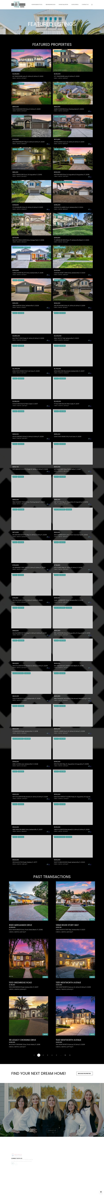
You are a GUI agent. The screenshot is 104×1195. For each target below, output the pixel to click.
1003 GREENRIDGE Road (20, 982)
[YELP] (30, 1161)
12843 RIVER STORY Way (67, 925)
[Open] (28, 901)
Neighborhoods (50, 4)
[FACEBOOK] (12, 1161)
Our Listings (74, 4)
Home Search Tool (37, 4)
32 (65, 1055)
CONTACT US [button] (52, 1128)
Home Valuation (63, 4)
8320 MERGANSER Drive (20, 925)
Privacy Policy (85, 1171)
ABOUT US (62, 1187)
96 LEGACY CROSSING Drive (22, 1040)
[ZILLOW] (26, 1161)
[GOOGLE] (37, 1161)
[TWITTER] (23, 1161)
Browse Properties (84, 1073)
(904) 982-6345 (70, 1149)
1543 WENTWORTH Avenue (68, 1040)
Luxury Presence (52, 1171)
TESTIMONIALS (80, 1187)
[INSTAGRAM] (16, 1161)
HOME (55, 1187)
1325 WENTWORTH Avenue (68, 982)
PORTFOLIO (71, 1187)
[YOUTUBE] (19, 1161)
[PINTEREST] (33, 1161)
